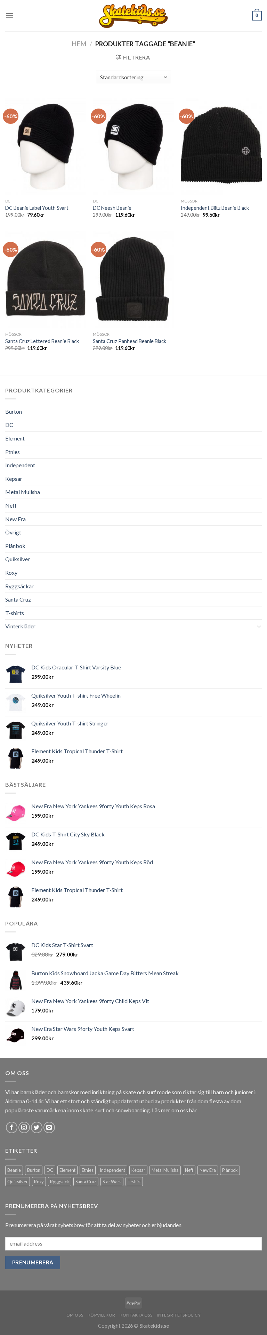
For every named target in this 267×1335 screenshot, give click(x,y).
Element (15, 438)
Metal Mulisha (22, 491)
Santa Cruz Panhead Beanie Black (129, 341)
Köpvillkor (101, 1315)
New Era (15, 519)
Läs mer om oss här (174, 1110)
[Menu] (9, 15)
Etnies (12, 451)
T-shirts (14, 613)
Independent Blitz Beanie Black (215, 208)
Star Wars (112, 1181)
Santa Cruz (18, 599)
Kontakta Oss (136, 1315)
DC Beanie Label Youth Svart (36, 208)
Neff (11, 505)
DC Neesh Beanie (112, 208)
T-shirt (134, 1181)
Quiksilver (17, 559)
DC (9, 424)
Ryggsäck (59, 1181)
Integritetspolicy (179, 1315)
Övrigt (13, 532)
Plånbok (15, 545)
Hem (79, 44)
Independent (20, 465)
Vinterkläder (20, 626)
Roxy (11, 572)
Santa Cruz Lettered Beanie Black (42, 341)
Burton (13, 411)
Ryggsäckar (19, 586)
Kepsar (13, 478)
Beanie (14, 1170)
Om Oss (74, 1315)
